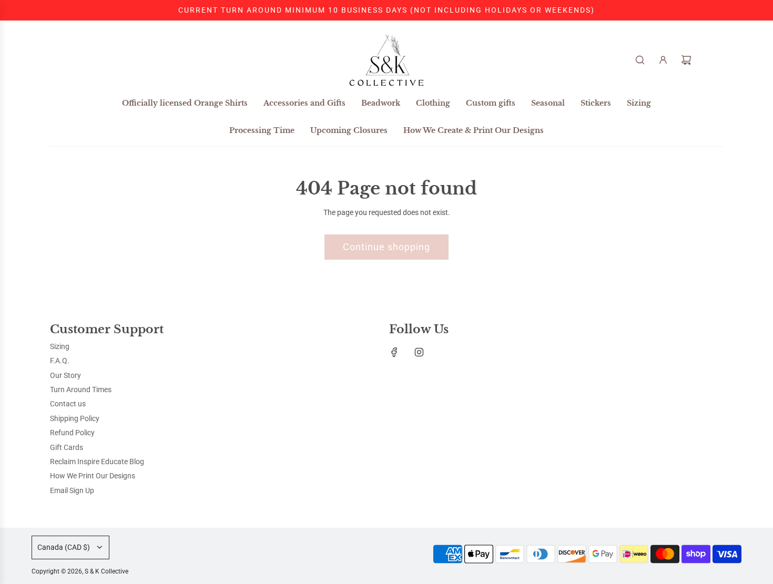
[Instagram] (419, 352)
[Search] (640, 59)
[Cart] (686, 59)
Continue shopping (386, 246)
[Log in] (663, 59)
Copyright (80, 571)
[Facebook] (394, 352)
